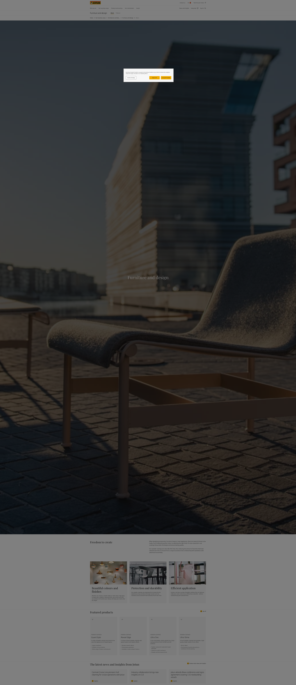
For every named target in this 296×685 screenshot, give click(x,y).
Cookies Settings (131, 77)
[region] (148, 75)
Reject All (154, 77)
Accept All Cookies (166, 77)
